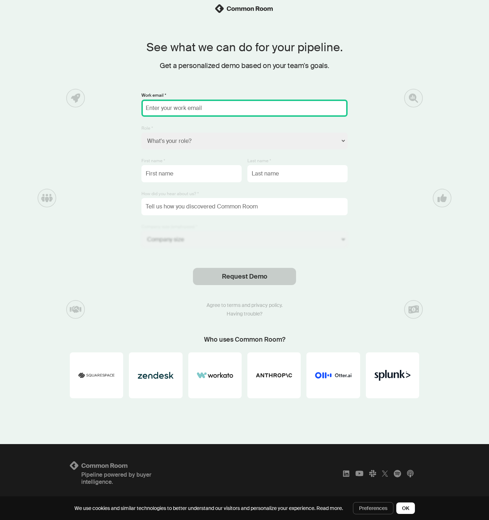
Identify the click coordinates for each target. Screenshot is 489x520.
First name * (153, 161)
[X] (385, 473)
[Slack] (372, 473)
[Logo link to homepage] (127, 465)
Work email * (153, 95)
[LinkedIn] (346, 473)
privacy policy (266, 305)
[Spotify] (397, 473)
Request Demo (244, 276)
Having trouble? (244, 313)
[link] (244, 8)
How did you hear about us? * (170, 194)
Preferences (373, 508)
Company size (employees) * (169, 227)
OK (405, 508)
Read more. (329, 508)
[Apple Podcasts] (410, 473)
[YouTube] (359, 473)
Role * (147, 128)
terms (234, 305)
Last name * (259, 161)
